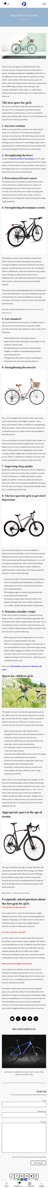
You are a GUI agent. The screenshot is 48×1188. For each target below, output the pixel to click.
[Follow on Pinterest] (16, 1176)
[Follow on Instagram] (26, 1176)
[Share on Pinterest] (24, 1018)
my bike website (36, 789)
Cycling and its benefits (19, 893)
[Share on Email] (12, 1018)
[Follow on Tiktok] (12, 1176)
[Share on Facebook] (36, 1018)
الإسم (44, 1100)
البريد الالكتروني (41, 1111)
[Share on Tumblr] (18, 1018)
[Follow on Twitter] (31, 1176)
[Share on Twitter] (30, 1018)
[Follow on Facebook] (36, 1176)
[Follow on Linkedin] (21, 1176)
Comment (43, 1122)
